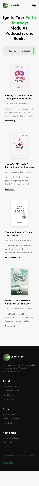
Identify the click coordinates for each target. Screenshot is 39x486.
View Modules (9, 414)
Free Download (11, 257)
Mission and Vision (11, 390)
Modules (12, 50)
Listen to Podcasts (11, 418)
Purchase (9, 121)
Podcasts (25, 50)
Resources (7, 442)
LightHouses (8, 395)
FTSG (5, 446)
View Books (8, 423)
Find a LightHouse (11, 438)
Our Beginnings (10, 386)
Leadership (8, 399)
